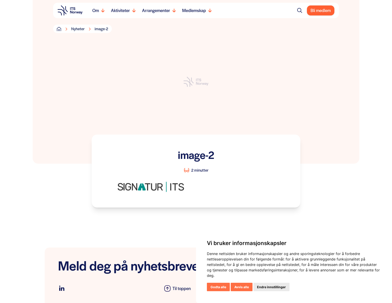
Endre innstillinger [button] (271, 287)
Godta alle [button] (218, 287)
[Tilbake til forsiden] (70, 10)
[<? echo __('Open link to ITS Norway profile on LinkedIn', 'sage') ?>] (61, 288)
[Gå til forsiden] (59, 29)
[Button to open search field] (299, 10)
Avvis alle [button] (241, 287)
